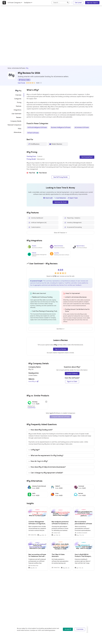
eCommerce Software (18, 68)
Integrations (17, 110)
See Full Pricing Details (60, 177)
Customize (79, 629)
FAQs (19, 128)
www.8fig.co (32, 381)
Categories (17, 99)
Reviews (18, 117)
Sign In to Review (60, 349)
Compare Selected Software (60, 417)
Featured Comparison (14, 125)
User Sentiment (16, 114)
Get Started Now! (87, 157)
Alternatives (17, 132)
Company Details (15, 121)
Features (18, 106)
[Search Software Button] (67, 2)
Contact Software (72, 373)
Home (9, 68)
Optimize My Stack (60, 202)
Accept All (68, 629)
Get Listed (78, 2)
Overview (18, 95)
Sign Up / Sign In (92, 2)
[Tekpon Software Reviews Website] (4, 2)
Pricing (19, 102)
